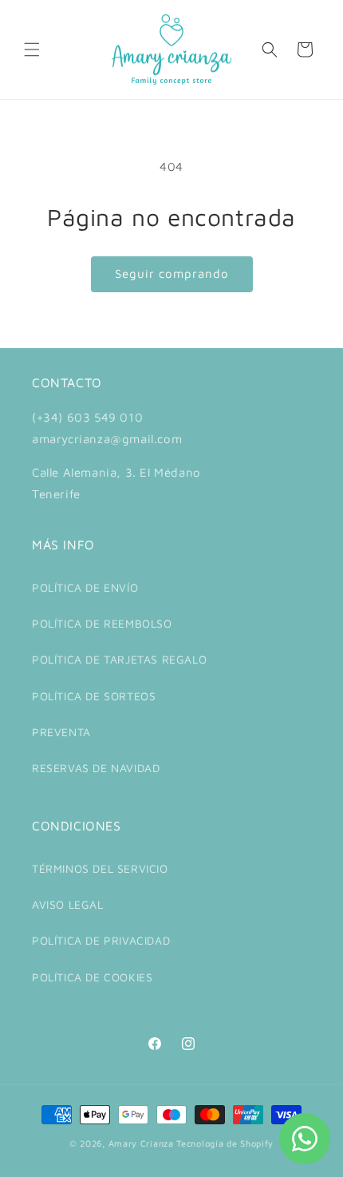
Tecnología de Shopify (225, 1143)
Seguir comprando (172, 273)
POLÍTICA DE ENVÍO (85, 587)
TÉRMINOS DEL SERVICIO (100, 868)
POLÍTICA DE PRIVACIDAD (101, 940)
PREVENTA (61, 732)
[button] (31, 49)
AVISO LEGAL (68, 904)
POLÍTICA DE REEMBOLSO (102, 623)
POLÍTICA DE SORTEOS (94, 696)
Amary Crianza (141, 1143)
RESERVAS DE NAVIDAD (96, 768)
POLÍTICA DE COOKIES (92, 977)
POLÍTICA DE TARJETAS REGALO (119, 659)
